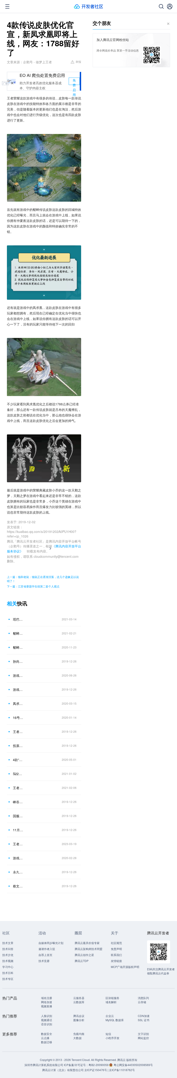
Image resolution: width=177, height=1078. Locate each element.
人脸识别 (46, 1016)
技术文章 (7, 943)
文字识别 (143, 1034)
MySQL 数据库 (115, 1020)
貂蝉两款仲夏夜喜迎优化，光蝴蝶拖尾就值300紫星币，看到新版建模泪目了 (18, 647)
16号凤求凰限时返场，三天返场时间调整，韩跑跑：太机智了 (18, 717)
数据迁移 (46, 1042)
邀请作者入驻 (46, 949)
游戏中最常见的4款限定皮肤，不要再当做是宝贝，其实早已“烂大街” (18, 858)
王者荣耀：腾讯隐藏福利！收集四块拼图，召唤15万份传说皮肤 (18, 731)
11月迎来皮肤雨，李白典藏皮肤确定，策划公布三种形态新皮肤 (18, 830)
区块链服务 (112, 998)
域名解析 (111, 1002)
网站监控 (143, 1038)
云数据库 (78, 1002)
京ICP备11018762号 (122, 1070)
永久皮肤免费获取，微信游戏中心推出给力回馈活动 (18, 872)
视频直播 (46, 1006)
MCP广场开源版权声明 (125, 967)
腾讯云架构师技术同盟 (88, 949)
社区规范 (116, 943)
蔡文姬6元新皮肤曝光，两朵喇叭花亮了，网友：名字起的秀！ (18, 886)
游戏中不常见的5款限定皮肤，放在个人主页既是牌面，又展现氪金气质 (18, 689)
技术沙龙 (7, 955)
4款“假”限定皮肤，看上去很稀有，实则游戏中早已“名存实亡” (18, 759)
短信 (108, 1034)
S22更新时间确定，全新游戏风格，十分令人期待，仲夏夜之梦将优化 (18, 773)
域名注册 (46, 998)
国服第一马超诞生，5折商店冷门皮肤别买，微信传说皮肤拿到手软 (18, 816)
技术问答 (7, 949)
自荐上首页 (45, 955)
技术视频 (7, 961)
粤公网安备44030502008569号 (133, 1065)
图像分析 (78, 1020)
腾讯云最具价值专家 (87, 943)
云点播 (45, 1038)
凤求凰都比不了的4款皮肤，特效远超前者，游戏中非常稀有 (18, 703)
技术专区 (7, 979)
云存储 (142, 1002)
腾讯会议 (78, 1016)
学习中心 (7, 967)
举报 (78, 62)
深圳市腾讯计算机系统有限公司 (43, 1065)
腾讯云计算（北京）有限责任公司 (63, 1070)
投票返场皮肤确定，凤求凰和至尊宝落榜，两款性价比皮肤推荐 (18, 745)
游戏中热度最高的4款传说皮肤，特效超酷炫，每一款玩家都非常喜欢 (18, 675)
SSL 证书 (143, 1020)
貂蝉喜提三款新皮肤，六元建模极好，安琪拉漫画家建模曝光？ (18, 633)
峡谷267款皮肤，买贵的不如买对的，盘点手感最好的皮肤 (18, 801)
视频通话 (46, 1020)
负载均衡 (78, 1034)
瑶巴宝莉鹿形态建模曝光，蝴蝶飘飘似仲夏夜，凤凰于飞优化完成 (18, 619)
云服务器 (78, 998)
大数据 (77, 1038)
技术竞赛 (44, 961)
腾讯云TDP (81, 961)
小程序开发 (112, 1038)
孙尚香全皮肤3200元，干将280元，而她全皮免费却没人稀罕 (18, 661)
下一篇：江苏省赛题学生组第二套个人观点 (33, 586)
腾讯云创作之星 (84, 955)
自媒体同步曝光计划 (50, 943)
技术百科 (7, 973)
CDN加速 (144, 1016)
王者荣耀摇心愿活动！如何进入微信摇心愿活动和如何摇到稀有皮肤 (18, 787)
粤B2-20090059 (98, 1065)
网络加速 (46, 1002)
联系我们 (116, 955)
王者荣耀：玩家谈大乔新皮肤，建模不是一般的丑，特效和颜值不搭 (18, 844)
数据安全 (46, 1034)
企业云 (110, 1016)
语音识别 (46, 1024)
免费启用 (74, 81)
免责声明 (116, 949)
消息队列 (143, 998)
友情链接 (116, 961)
